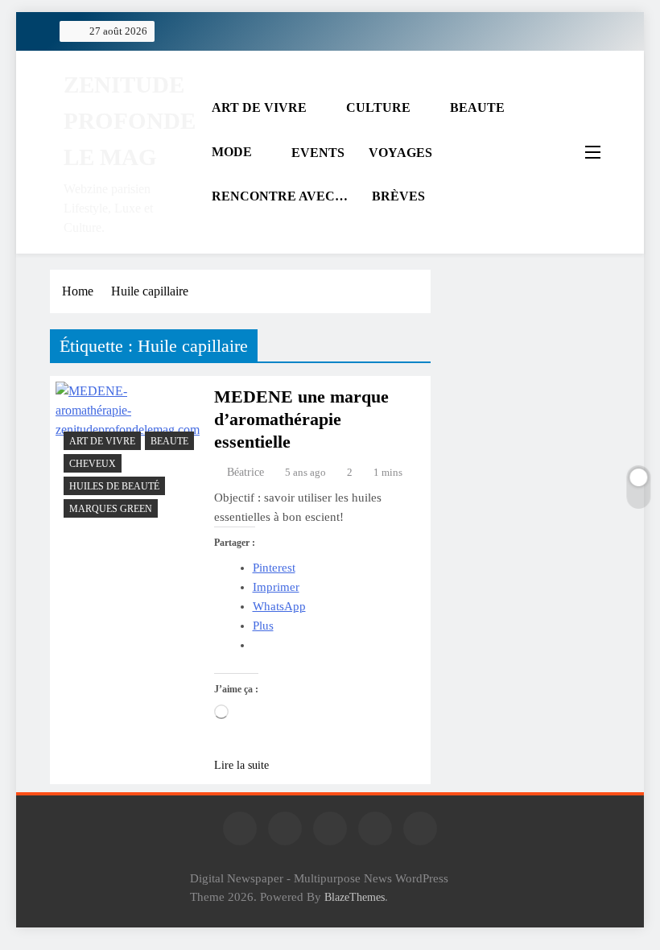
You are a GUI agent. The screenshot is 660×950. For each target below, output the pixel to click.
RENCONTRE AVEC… (280, 196)
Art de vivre (102, 441)
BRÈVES (398, 196)
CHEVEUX (92, 463)
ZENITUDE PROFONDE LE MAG (130, 121)
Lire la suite (241, 765)
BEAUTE (477, 107)
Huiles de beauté (114, 486)
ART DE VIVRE (259, 107)
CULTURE (378, 107)
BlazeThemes (354, 896)
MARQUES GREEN (110, 508)
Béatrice (245, 472)
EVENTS (317, 152)
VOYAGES (400, 152)
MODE (232, 152)
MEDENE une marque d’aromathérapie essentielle (301, 419)
